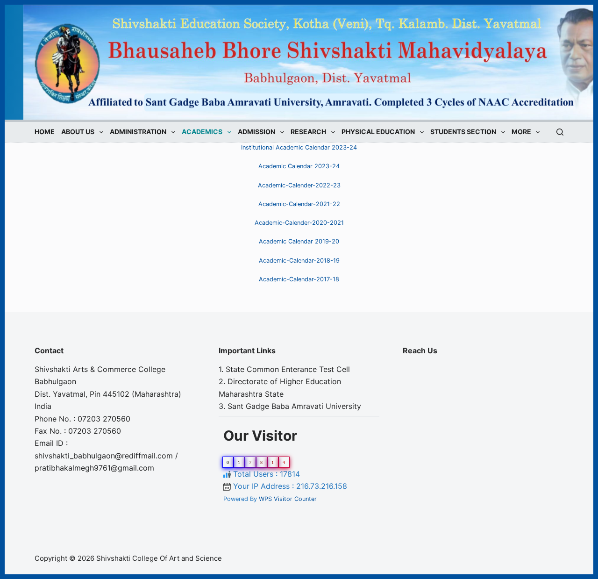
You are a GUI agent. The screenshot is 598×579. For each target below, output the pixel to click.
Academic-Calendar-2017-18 (299, 279)
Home (45, 132)
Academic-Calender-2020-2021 (299, 222)
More (521, 132)
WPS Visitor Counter (288, 498)
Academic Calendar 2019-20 (299, 241)
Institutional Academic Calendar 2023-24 (299, 147)
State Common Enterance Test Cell (288, 369)
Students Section (463, 132)
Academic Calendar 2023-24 (299, 166)
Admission (256, 132)
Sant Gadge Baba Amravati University (294, 406)
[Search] (559, 132)
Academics (202, 132)
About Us (77, 132)
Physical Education (378, 132)
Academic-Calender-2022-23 (299, 185)
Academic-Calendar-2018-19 (299, 260)
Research (308, 132)
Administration (138, 132)
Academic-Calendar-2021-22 (299, 203)
